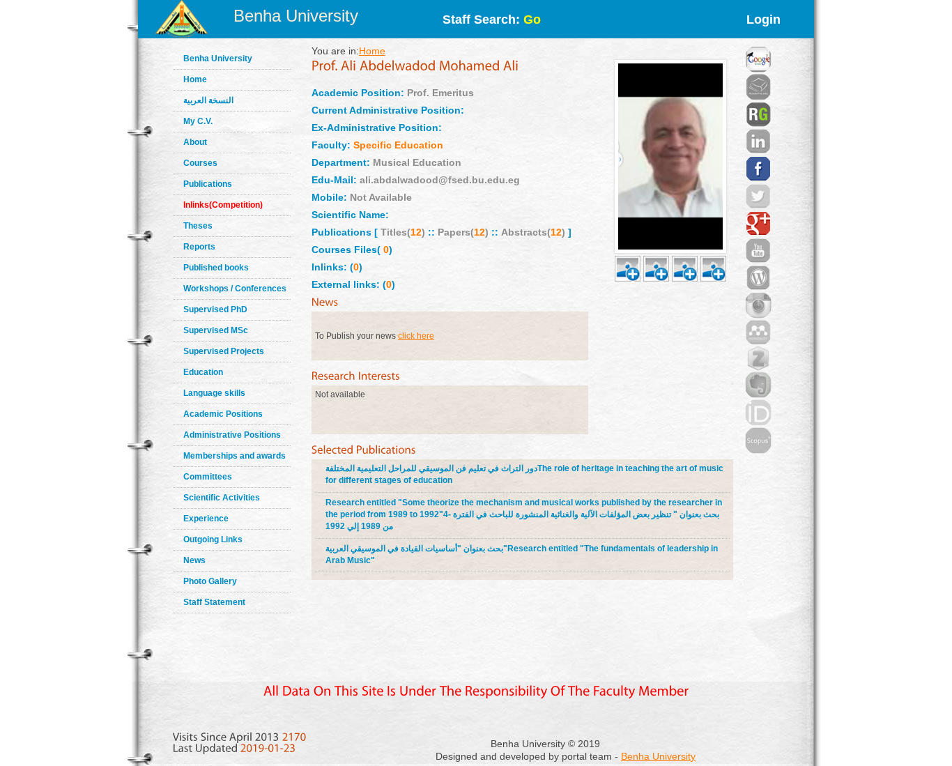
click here (416, 336)
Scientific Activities (221, 498)
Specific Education (398, 145)
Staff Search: (492, 19)
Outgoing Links (213, 539)
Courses (200, 163)
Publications (207, 184)
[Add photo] (627, 252)
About (195, 142)
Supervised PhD (215, 309)
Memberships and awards (234, 456)
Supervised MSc (215, 330)
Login (763, 19)
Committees (207, 477)
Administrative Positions (232, 435)
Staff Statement (214, 602)
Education (203, 372)
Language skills (214, 393)
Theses (198, 226)
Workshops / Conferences (234, 288)
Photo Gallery (210, 581)
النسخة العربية (208, 100)
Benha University (295, 15)
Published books (216, 268)
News (194, 560)
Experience (206, 518)
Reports (199, 247)
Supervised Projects (223, 351)
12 (416, 232)
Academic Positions (223, 414)
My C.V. (198, 121)
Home (195, 79)
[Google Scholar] (758, 41)
